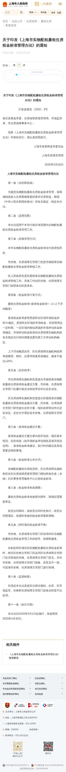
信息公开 (17, 21)
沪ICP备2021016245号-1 (17, 765)
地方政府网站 (41, 689)
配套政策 (11, 25)
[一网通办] (17, 5)
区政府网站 (40, 678)
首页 (5, 21)
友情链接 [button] (39, 694)
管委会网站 (40, 683)
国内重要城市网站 (11, 694)
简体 (31, 12)
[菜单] (60, 4)
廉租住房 (46, 21)
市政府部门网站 (10, 678)
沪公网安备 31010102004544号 (48, 765)
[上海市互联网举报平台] (34, 705)
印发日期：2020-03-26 (18, 53)
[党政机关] (7, 705)
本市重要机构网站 (11, 683)
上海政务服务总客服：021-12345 (20, 723)
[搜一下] (21, 12)
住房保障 (31, 21)
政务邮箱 (33, 729)
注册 (59, 13)
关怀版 (43, 12)
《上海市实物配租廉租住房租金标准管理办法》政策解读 (34, 656)
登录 (53, 13)
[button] (10, 678)
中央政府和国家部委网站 (14, 689)
